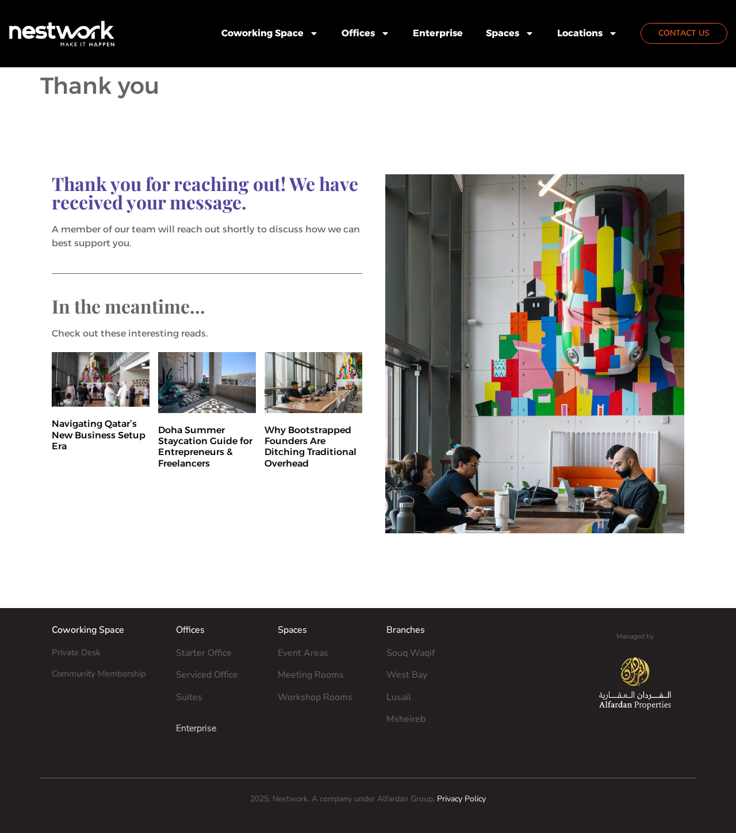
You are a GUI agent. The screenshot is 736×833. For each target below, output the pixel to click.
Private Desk (76, 652)
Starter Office (204, 653)
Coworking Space (262, 33)
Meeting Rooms (311, 674)
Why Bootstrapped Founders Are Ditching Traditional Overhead (310, 447)
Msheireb (405, 719)
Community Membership (99, 673)
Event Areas (303, 653)
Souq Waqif (410, 653)
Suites (189, 697)
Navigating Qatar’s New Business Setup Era (98, 434)
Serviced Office (207, 674)
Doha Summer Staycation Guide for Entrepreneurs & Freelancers (205, 447)
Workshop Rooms (315, 697)
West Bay (406, 674)
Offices (358, 33)
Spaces (502, 33)
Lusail (398, 697)
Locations (580, 33)
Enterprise (438, 33)
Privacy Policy (461, 798)
